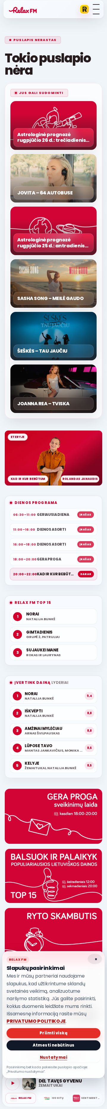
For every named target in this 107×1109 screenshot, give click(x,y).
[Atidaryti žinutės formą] (53, 816)
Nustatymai (53, 1057)
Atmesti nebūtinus (54, 1045)
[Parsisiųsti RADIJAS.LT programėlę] (84, 9)
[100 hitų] (53, 1098)
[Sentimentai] (86, 1098)
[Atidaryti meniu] (96, 9)
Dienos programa (36, 502)
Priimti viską (53, 1033)
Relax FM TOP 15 (33, 602)
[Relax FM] (20, 1098)
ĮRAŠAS (86, 514)
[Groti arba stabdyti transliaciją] (12, 1083)
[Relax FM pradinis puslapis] (22, 9)
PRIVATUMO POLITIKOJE (36, 1021)
